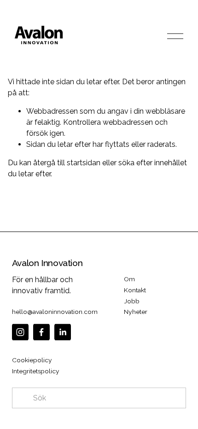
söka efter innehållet (152, 162)
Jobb (132, 301)
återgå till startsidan (66, 162)
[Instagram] (20, 332)
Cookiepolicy (32, 360)
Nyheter (135, 311)
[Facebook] (41, 332)
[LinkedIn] (62, 332)
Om (129, 279)
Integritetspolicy (35, 371)
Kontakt (135, 290)
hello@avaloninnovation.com (55, 311)
